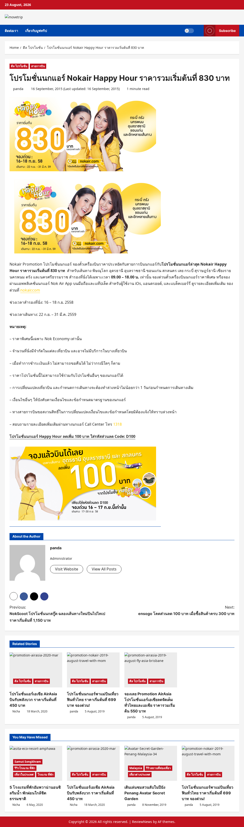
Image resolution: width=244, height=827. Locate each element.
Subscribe (227, 30)
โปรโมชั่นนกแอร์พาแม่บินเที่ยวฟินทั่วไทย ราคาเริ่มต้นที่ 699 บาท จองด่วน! (92, 699)
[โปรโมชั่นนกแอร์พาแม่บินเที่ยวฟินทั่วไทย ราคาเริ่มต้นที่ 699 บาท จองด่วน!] (93, 669)
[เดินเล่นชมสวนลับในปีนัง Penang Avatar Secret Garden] (150, 763)
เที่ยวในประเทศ (24, 774)
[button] (14, 596)
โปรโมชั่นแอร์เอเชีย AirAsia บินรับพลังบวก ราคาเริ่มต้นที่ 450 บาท (33, 699)
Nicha (16, 711)
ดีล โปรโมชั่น (19, 66)
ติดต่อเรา (11, 31)
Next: (186, 610)
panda (18, 88)
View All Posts (104, 569)
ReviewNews (142, 821)
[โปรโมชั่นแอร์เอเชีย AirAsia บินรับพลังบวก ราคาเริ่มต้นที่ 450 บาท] (36, 669)
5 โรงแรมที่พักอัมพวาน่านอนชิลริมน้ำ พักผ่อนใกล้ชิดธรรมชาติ (35, 793)
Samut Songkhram (28, 762)
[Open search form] (199, 30)
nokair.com (30, 290)
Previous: (57, 613)
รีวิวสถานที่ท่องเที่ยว (158, 768)
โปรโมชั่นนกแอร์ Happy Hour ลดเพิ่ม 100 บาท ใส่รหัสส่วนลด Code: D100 (72, 436)
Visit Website (66, 569)
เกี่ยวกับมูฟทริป (36, 31)
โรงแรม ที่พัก (45, 774)
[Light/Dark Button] (189, 30)
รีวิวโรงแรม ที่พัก (25, 768)
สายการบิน (38, 66)
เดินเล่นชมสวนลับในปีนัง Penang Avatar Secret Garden (144, 793)
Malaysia (135, 768)
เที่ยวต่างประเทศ (139, 774)
